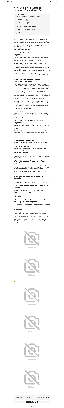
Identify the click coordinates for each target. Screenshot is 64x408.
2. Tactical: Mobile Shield (23, 23)
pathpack (33, 406)
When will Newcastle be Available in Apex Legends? (27, 27)
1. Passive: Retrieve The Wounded (25, 22)
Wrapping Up (19, 33)
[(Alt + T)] (11, 1)
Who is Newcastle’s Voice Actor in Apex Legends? (26, 26)
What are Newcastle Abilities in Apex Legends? (26, 20)
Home (8, 1)
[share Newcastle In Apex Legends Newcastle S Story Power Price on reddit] (31, 402)
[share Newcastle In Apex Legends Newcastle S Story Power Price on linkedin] (29, 402)
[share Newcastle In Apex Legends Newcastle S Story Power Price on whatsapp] (35, 402)
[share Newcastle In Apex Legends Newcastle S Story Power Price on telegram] (37, 402)
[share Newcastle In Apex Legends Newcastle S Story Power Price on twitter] (27, 402)
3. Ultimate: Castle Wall (23, 25)
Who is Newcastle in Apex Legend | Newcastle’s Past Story (28, 18)
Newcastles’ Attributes (22, 19)
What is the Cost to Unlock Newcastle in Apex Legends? (28, 29)
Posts (18, 5)
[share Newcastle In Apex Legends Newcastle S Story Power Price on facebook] (33, 402)
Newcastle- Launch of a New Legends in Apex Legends (28, 16)
